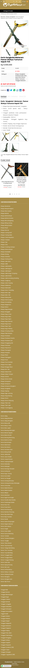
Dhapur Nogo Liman (6, 314)
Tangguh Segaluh (5, 642)
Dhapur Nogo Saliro (6, 316)
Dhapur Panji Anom (6, 348)
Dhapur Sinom (4, 398)
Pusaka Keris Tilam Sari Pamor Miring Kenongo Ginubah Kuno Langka (21, 180)
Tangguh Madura (5, 618)
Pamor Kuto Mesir (5, 476)
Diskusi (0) (22, 96)
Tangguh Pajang (5, 630)
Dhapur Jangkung (5, 280)
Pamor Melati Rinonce (7, 488)
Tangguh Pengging (6, 638)
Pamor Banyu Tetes (6, 425)
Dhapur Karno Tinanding (7, 290)
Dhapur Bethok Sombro (7, 218)
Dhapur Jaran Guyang (7, 283)
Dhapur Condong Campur (8, 247)
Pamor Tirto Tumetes (6, 550)
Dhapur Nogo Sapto (6, 319)
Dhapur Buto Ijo (5, 230)
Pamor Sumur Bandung (7, 533)
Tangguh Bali (4, 590)
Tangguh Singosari (6, 645)
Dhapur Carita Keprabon (7, 237)
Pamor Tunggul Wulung (7, 560)
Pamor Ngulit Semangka (7, 497)
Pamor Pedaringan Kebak (7, 502)
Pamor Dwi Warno (5, 447)
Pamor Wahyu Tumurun (20, 78)
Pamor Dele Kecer (5, 445)
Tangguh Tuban (5, 650)
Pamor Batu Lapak (6, 428)
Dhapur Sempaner (6, 381)
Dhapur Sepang (5, 391)
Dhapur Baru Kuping (6, 211)
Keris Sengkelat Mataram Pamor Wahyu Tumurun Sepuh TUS (14, 155)
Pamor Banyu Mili (5, 423)
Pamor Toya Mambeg (7, 553)
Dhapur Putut (4, 360)
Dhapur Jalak (4, 264)
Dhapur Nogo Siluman (6, 321)
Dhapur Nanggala (5, 312)
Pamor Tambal (5, 536)
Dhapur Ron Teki (5, 369)
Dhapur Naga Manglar (6, 309)
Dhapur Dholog (5, 254)
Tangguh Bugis (5, 597)
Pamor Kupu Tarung (6, 473)
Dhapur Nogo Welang (6, 328)
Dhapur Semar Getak (6, 379)
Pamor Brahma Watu (6, 440)
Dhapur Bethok (5, 213)
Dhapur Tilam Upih (6, 405)
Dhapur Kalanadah (6, 288)
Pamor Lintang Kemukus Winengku (10, 483)
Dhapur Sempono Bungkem (8, 386)
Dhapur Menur (4, 307)
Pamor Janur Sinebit (6, 457)
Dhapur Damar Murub (6, 249)
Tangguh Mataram (20, 80)
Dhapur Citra (4, 244)
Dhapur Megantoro (6, 304)
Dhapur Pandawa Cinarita (8, 338)
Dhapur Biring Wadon (6, 225)
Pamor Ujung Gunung (6, 565)
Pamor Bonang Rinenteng (8, 437)
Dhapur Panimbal (5, 345)
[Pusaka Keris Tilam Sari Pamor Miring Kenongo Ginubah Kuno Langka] (21, 169)
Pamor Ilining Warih (6, 452)
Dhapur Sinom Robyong (7, 400)
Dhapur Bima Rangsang (7, 220)
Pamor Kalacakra (5, 464)
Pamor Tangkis (5, 541)
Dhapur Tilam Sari (5, 403)
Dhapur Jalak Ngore (6, 271)
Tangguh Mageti (5, 621)
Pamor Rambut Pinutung (7, 512)
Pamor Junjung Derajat (7, 461)
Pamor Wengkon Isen (6, 579)
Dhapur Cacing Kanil (6, 232)
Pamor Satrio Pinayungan (7, 521)
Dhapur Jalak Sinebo (6, 276)
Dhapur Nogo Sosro (6, 324)
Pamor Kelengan (5, 466)
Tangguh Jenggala (6, 604)
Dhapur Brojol (4, 228)
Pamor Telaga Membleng (7, 548)
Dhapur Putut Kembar (7, 362)
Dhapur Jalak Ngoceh (6, 268)
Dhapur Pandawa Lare (7, 340)
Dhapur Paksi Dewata (6, 333)
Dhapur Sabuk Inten (6, 372)
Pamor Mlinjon (4, 493)
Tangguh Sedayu (5, 640)
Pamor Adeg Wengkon (7, 421)
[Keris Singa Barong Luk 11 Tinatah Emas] (7, 171)
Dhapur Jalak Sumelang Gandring (10, 278)
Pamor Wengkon (5, 577)
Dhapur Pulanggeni (6, 357)
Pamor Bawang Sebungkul (8, 430)
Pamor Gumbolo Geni (6, 449)
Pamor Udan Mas (5, 562)
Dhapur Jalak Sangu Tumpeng (9, 273)
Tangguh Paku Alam (6, 633)
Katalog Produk (19, 75)
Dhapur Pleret (4, 355)
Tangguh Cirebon (5, 599)
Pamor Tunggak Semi (6, 555)
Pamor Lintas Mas (5, 485)
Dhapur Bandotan (5, 206)
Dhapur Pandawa (5, 336)
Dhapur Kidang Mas (6, 297)
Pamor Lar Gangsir (6, 478)
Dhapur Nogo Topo (6, 326)
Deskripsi (3, 96)
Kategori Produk (8, 11)
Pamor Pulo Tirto (5, 505)
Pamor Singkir (4, 529)
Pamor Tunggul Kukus (6, 557)
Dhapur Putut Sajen (6, 364)
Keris (25, 75)
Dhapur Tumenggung (6, 408)
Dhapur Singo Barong (6, 396)
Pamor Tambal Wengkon (7, 538)
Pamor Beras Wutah (6, 435)
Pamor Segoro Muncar (7, 524)
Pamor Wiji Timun (5, 581)
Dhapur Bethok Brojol (6, 216)
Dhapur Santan (5, 376)
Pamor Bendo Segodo (6, 433)
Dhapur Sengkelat (20, 74)
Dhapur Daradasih (5, 252)
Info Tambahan (13, 96)
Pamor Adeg (4, 416)
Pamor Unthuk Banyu (6, 569)
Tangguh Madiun (5, 616)
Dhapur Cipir (4, 242)
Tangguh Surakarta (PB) (7, 647)
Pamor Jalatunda (5, 454)
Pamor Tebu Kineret (6, 543)
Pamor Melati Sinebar (6, 490)
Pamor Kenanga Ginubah (7, 469)
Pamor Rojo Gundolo (6, 517)
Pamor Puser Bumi (6, 507)
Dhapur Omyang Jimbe (7, 331)
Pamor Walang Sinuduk (7, 574)
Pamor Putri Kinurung (6, 509)
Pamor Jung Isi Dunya (6, 459)
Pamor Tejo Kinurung (6, 545)
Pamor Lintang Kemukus (7, 481)
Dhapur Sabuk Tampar (7, 374)
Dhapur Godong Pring (6, 259)
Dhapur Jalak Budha (6, 266)
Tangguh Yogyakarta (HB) (8, 654)
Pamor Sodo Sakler (6, 531)
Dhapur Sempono (5, 384)
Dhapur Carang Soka (6, 235)
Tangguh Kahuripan (6, 609)
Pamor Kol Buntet (5, 471)
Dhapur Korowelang (6, 302)
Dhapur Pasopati (5, 352)
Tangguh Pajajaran (6, 628)
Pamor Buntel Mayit (6, 442)
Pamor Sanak (4, 519)
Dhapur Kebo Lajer (6, 292)
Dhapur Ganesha (5, 256)
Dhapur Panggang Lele (7, 343)
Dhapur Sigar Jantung (6, 393)
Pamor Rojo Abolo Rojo (7, 514)
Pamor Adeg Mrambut (7, 418)
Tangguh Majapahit (6, 623)
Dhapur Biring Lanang (6, 223)
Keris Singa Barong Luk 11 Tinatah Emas (8, 182)
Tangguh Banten (5, 592)
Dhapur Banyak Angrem (7, 208)
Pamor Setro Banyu (6, 526)
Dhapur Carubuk (5, 240)
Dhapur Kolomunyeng (7, 300)
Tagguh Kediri (4, 614)
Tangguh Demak (5, 602)
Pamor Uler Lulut (5, 567)
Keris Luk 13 (18, 77)
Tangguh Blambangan (7, 594)
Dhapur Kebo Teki (5, 295)
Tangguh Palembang (6, 635)
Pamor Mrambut (5, 495)
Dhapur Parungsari (6, 350)
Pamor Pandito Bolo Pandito (8, 500)
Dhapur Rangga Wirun (7, 367)
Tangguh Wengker (6, 652)
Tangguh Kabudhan (6, 606)
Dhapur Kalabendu (6, 285)
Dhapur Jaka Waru (6, 261)
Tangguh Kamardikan (6, 611)
